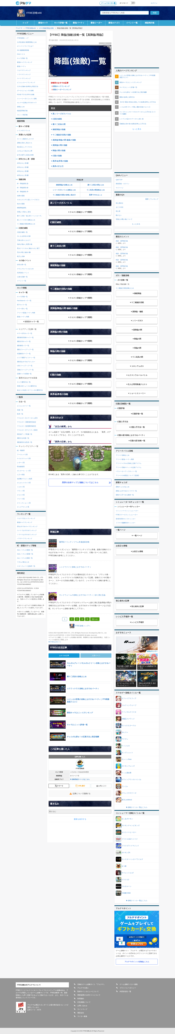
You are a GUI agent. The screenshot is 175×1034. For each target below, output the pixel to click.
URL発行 (81, 786)
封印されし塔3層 (22, 167)
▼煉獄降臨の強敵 (58, 129)
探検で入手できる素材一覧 (125, 495)
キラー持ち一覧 (22, 308)
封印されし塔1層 (22, 175)
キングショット (127, 753)
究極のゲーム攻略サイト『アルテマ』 (91, 984)
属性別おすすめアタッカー (26, 361)
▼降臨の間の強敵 (58, 150)
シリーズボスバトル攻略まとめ (64, 190)
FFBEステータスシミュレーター (127, 514)
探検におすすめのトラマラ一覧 (126, 491)
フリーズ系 (21, 499)
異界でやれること (95, 195)
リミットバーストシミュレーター (127, 511)
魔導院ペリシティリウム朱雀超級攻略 (74, 542)
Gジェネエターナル (129, 725)
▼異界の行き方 (57, 166)
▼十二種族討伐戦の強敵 (61, 135)
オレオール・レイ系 (24, 470)
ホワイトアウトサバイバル (131, 779)
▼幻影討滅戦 (56, 119)
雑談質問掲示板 (22, 110)
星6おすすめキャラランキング (27, 526)
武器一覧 (20, 410)
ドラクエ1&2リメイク (130, 839)
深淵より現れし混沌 (24, 212)
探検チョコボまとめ (122, 487)
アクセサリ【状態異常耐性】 (27, 426)
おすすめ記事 (64, 655)
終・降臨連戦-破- (23, 187)
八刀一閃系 (21, 474)
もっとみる (136, 224)
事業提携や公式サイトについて (88, 995)
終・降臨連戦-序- (23, 191)
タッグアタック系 (23, 507)
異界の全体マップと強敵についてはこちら (80, 482)
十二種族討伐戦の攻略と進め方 (64, 195)
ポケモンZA (126, 853)
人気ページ (96, 655)
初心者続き (119, 203)
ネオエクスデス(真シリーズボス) (28, 199)
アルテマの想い (83, 988)
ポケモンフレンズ (128, 766)
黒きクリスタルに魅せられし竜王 (28, 248)
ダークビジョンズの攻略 (25, 90)
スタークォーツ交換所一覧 (26, 566)
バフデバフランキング (24, 538)
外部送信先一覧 (125, 991)
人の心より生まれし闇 (24, 151)
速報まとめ (21, 106)
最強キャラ (43, 23)
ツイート (60, 786)
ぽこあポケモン (127, 819)
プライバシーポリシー (128, 988)
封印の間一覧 (21, 264)
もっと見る (136, 129)
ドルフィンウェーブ (129, 705)
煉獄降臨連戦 (21, 208)
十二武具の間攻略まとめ (96, 190)
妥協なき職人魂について (124, 219)
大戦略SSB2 (126, 893)
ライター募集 (82, 1016)
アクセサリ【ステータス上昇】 (27, 418)
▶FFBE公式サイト (55, 642)
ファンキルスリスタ (129, 712)
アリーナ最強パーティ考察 (26, 313)
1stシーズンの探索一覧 (25, 558)
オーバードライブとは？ (25, 46)
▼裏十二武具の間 (58, 124)
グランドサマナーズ (129, 793)
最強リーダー (96, 23)
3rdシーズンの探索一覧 (25, 550)
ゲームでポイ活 (107, 3)
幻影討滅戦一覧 (22, 232)
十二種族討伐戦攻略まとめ (26, 224)
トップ (25, 23)
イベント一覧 (132, 23)
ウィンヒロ (126, 746)
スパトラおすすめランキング (27, 530)
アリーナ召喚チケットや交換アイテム (128, 467)
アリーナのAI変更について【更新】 (128, 475)
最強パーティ (78, 23)
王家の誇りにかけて (24, 240)
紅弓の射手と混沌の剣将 (25, 155)
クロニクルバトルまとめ (25, 269)
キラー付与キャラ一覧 (24, 333)
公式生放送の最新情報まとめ (27, 42)
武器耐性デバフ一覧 (24, 353)
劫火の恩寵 (21, 204)
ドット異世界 (126, 773)
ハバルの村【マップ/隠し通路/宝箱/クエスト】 (135, 107)
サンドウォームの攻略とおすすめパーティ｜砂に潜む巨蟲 (82, 595)
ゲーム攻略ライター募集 (129, 984)
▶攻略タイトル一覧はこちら (136, 807)
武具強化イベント (23, 272)
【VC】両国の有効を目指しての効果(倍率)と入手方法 (137, 102)
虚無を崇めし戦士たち (24, 143)
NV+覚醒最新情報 (23, 50)
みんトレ (125, 732)
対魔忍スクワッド (128, 719)
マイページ (119, 188)
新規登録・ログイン (122, 183)
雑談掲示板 (149, 23)
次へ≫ (95, 619)
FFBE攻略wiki (34, 12)
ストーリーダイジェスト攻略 (27, 98)
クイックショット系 (24, 503)
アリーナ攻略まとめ (122, 455)
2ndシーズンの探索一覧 (25, 554)
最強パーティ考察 (23, 317)
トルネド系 (21, 487)
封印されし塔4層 (22, 163)
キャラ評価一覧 (61, 23)
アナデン (125, 739)
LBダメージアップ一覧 (24, 365)
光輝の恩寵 (21, 195)
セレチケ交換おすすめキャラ (27, 102)
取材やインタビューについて (88, 991)
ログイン (154, 3)
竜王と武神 (21, 256)
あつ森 (124, 866)
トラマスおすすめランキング (27, 534)
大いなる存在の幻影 (24, 236)
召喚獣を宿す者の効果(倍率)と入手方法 (132, 124)
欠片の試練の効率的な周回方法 (27, 86)
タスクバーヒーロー (129, 832)
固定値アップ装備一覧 (24, 434)
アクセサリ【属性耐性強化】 (27, 422)
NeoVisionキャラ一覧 (24, 300)
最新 (147, 199)
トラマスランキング (24, 74)
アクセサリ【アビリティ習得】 (27, 430)
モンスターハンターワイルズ (132, 859)
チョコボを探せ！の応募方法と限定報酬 (133, 92)
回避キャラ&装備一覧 (24, 374)
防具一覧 (20, 414)
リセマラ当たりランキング (26, 518)
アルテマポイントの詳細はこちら (137, 962)
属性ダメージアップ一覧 (25, 349)
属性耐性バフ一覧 (23, 345)
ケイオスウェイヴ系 (24, 458)
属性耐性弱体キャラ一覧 (25, 337)
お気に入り (102, 786)
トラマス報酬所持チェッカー (125, 523)
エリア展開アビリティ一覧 (26, 357)
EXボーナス (21, 54)
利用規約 (80, 999)
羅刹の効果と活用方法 (127, 97)
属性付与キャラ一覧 (24, 341)
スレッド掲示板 (22, 115)
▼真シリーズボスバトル (61, 114)
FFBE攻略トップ (22, 38)
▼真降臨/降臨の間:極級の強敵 (63, 140)
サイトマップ (82, 1009)
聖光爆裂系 (21, 466)
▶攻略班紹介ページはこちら (80, 779)
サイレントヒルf (127, 873)
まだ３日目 (119, 207)
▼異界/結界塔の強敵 (59, 161)
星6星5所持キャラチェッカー (125, 519)
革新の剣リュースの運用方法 (27, 386)
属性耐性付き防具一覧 (24, 442)
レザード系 (21, 462)
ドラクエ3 (125, 880)
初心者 (118, 211)
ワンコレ (125, 786)
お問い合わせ (82, 1006)
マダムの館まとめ (23, 562)
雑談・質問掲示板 (122, 241)
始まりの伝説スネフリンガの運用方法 (30, 390)
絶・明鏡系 (21, 450)
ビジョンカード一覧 (24, 406)
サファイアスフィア (129, 698)
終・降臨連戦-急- (23, 183)
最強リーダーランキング (62, 90)
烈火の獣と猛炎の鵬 (24, 252)
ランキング (154, 199)
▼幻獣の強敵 (56, 156)
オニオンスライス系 (24, 482)
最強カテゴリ (114, 23)
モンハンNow (127, 759)
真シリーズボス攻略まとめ (26, 220)
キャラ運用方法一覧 (24, 382)
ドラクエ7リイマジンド (130, 846)
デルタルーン (126, 886)
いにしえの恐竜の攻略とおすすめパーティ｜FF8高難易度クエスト (137, 76)
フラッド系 (21, 491)
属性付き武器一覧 (23, 438)
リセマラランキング (24, 70)
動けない (119, 215)
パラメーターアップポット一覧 (126, 471)
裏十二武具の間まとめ (96, 185)
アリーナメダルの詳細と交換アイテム (128, 463)
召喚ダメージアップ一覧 (25, 370)
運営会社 (80, 1013)
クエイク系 (21, 495)
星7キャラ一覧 (22, 304)
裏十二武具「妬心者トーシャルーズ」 (30, 216)
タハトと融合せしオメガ (25, 139)
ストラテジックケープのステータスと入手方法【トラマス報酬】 (137, 113)
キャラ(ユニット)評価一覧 (128, 87)
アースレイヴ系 (22, 454)
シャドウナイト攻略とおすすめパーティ (75, 567)
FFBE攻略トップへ (82, 626)
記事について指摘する (82, 794)
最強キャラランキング (61, 86)
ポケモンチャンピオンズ (131, 825)
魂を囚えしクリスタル (24, 147)
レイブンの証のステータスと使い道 (131, 119)
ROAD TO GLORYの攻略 (25, 94)
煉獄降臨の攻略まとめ (64, 185)
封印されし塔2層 (22, 171)
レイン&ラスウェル (23, 130)
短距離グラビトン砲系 (24, 479)
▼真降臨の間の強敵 (59, 145)
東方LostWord (127, 800)
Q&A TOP (119, 179)
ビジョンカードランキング (26, 82)
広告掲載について (84, 1002)
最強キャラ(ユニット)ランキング (130, 82)
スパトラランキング (24, 78)
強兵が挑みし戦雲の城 (24, 244)
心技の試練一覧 (22, 277)
